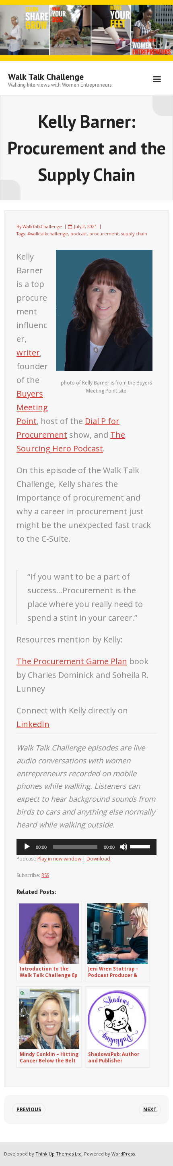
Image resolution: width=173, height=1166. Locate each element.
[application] (86, 847)
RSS (45, 875)
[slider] (141, 846)
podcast (78, 234)
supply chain (134, 234)
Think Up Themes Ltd (58, 1154)
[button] (86, 717)
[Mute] (123, 847)
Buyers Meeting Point (32, 407)
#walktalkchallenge (47, 234)
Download (98, 858)
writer (28, 352)
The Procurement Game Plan (71, 661)
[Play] (27, 847)
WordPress (123, 1154)
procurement (104, 234)
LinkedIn (32, 724)
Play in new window (59, 858)
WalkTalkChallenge (42, 226)
